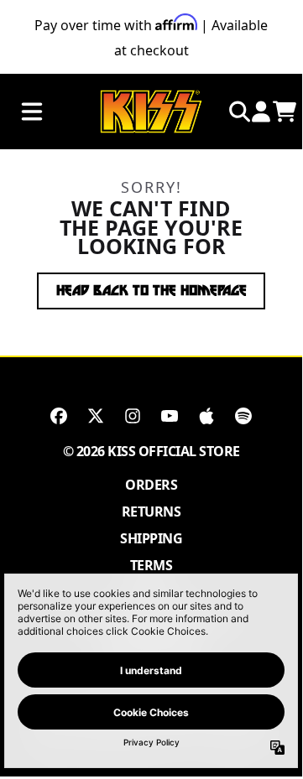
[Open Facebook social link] (58, 415)
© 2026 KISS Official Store (151, 451)
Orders (151, 484)
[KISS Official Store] (151, 112)
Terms (151, 565)
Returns (151, 511)
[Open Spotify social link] (243, 415)
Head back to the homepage (151, 291)
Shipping (151, 538)
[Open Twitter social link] (95, 415)
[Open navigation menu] (31, 112)
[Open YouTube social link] (169, 415)
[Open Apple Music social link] (206, 415)
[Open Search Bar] (238, 111)
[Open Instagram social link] (132, 415)
